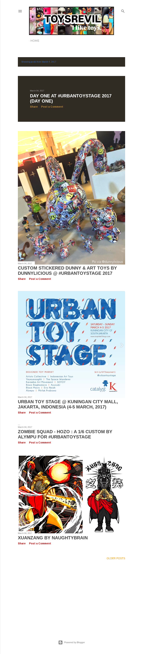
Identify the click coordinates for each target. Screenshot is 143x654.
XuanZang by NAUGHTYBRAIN (53, 537)
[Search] (123, 10)
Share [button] (34, 106)
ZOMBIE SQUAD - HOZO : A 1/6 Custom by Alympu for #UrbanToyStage (65, 434)
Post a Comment (52, 106)
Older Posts (116, 558)
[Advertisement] (71, 595)
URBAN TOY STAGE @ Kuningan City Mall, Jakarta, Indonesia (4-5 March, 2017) (68, 404)
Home (34, 40)
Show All (115, 62)
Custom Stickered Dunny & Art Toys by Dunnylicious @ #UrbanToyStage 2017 (67, 270)
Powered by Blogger (74, 642)
